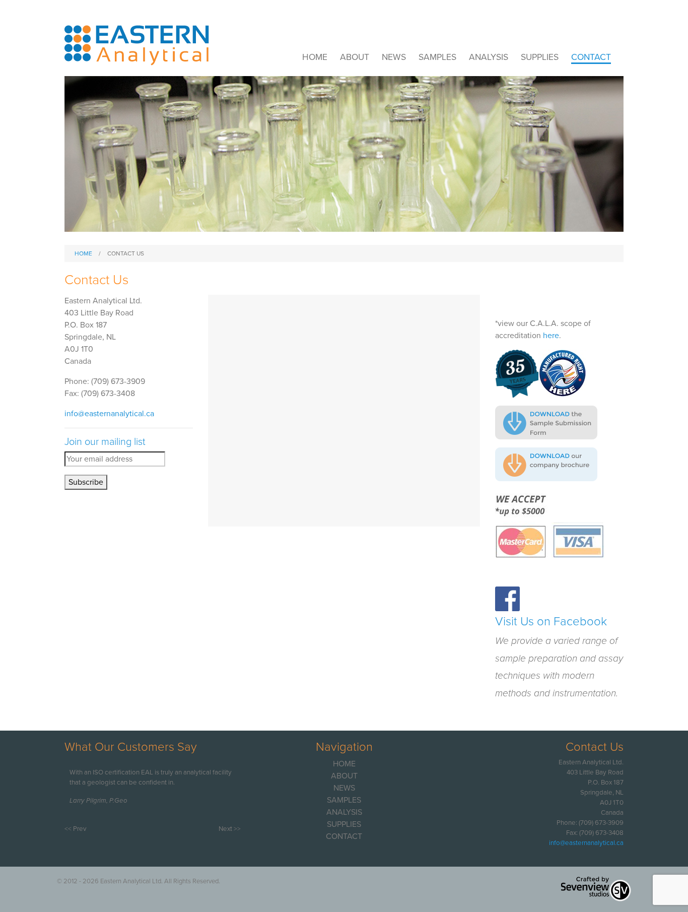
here (551, 336)
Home (314, 57)
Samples (437, 57)
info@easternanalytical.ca (109, 414)
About (354, 57)
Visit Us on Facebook (551, 621)
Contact (591, 57)
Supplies (540, 57)
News (394, 57)
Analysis (488, 57)
